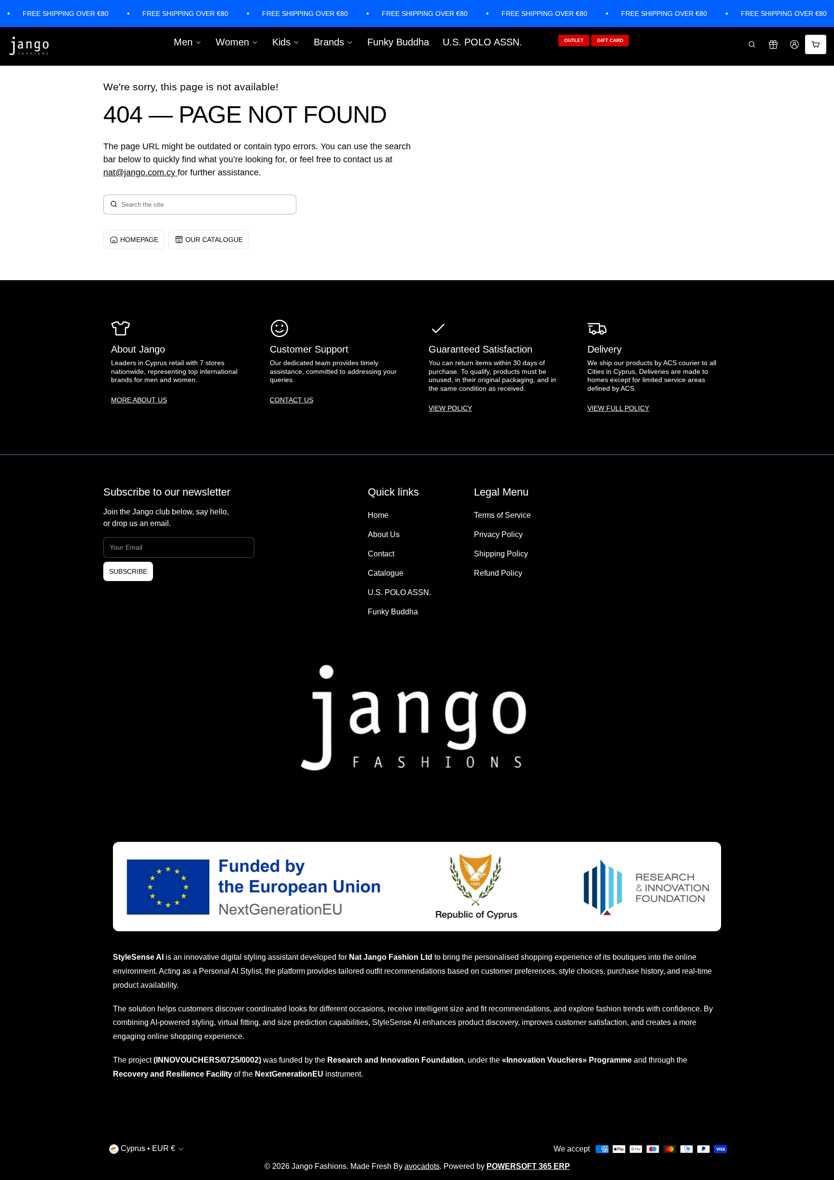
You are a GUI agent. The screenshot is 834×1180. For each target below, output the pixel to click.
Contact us (291, 400)
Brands (329, 42)
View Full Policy (618, 408)
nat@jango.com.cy (139, 172)
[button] (752, 44)
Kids (281, 42)
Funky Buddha (398, 42)
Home (378, 515)
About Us (384, 534)
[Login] (794, 44)
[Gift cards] (773, 44)
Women (232, 42)
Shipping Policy (501, 554)
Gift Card (610, 40)
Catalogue (385, 573)
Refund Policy (498, 573)
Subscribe (128, 571)
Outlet (574, 40)
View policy (450, 408)
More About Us (139, 400)
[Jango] (29, 46)
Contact (381, 554)
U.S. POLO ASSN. (482, 42)
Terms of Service (502, 515)
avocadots (422, 1166)
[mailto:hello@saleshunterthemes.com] (176, 172)
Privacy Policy (498, 534)
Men (183, 42)
